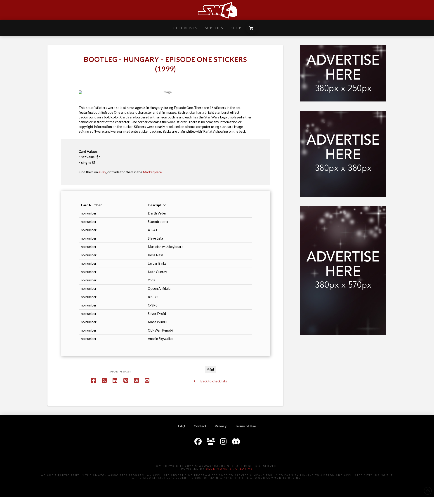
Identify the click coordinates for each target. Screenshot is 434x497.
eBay (102, 172)
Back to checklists (212, 381)
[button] (251, 28)
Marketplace (152, 172)
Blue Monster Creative (229, 468)
